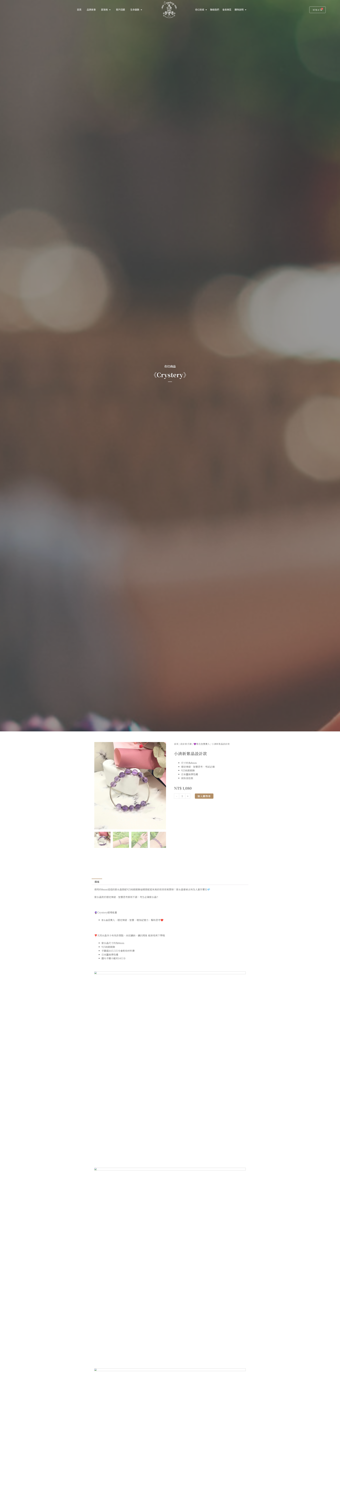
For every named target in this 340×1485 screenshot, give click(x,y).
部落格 (104, 9)
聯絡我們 (214, 9)
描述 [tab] (97, 881)
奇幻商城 (199, 9)
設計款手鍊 (186, 743)
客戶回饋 (120, 9)
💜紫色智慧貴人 (202, 743)
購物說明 (239, 9)
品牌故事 (91, 9)
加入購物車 (204, 796)
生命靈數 (134, 9)
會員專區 (226, 9)
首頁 (79, 9)
